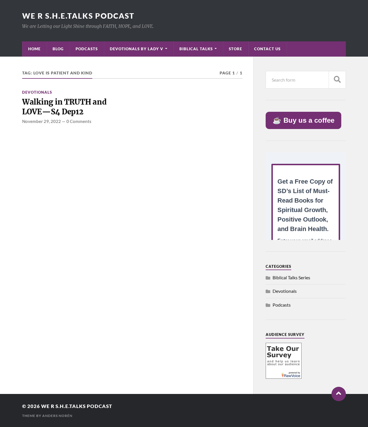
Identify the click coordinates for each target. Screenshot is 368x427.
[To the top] (338, 394)
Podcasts (87, 49)
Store (235, 49)
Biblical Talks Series (291, 277)
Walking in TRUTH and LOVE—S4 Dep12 (64, 106)
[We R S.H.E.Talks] (284, 377)
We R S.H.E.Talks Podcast (78, 15)
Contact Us (267, 49)
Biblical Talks (196, 49)
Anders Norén (57, 415)
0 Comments (78, 121)
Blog (58, 49)
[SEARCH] (337, 80)
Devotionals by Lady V (136, 49)
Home (34, 49)
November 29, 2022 (41, 121)
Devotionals (37, 92)
